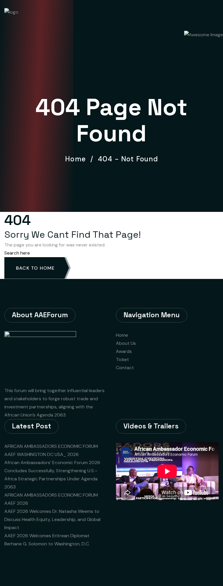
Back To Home (35, 268)
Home (77, 159)
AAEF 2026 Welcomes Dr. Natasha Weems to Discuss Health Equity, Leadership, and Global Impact (52, 519)
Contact (125, 368)
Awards (124, 351)
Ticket (122, 359)
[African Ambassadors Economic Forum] (30, 14)
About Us (126, 343)
